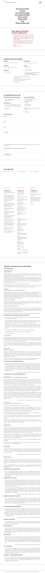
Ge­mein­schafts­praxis (28, 108)
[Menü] (39, 2)
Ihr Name (5, 116)
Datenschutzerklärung (36, 571)
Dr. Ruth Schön (34, 108)
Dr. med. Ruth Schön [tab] (7, 187)
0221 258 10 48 (17, 82)
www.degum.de (17, 443)
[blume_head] (11, 2)
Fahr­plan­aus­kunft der (9, 100)
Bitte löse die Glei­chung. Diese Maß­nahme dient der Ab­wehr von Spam (15, 148)
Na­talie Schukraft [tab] (33, 187)
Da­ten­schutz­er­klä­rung (36, 74)
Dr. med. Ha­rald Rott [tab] (20, 187)
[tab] (22, 271)
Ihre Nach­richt (6, 132)
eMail (5, 121)
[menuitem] (39, 2)
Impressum (30, 571)
